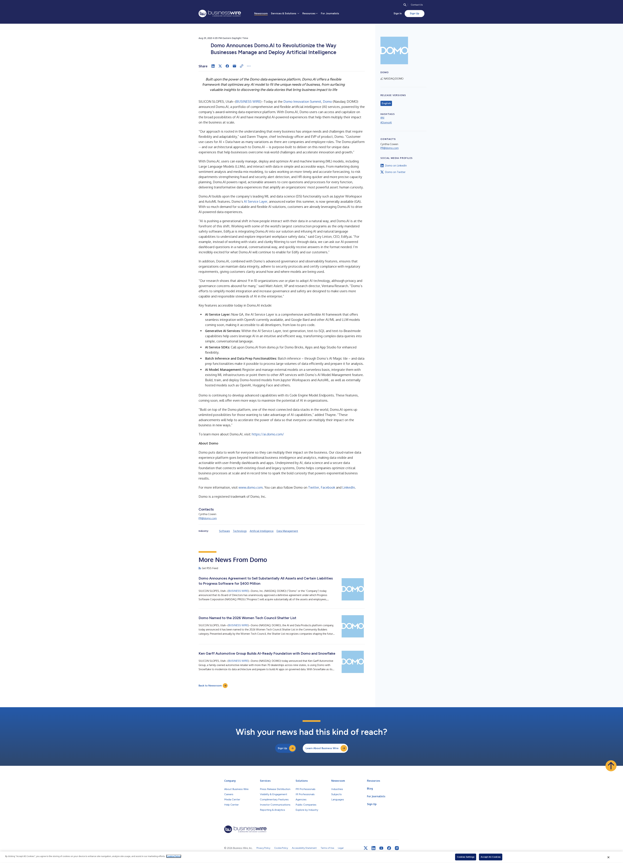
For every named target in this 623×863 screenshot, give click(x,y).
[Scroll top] (611, 765)
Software (224, 531)
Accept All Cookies (491, 857)
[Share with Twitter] (220, 66)
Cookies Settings (465, 857)
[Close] (609, 857)
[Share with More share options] (248, 66)
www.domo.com (250, 487)
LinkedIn (348, 487)
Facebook (328, 487)
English (386, 103)
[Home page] (220, 13)
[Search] (404, 4)
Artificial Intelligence (262, 531)
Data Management (287, 531)
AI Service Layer (255, 201)
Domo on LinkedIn (396, 165)
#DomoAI (386, 122)
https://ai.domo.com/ (268, 434)
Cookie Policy (174, 856)
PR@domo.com (208, 518)
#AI (382, 117)
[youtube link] (381, 848)
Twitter (313, 487)
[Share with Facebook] (227, 66)
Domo (327, 101)
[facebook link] (389, 848)
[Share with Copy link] (241, 66)
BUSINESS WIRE (248, 101)
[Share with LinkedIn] (213, 66)
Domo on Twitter (395, 172)
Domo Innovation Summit (302, 101)
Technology (240, 531)
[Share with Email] (234, 66)
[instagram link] (397, 848)
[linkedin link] (373, 848)
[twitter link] (366, 848)
